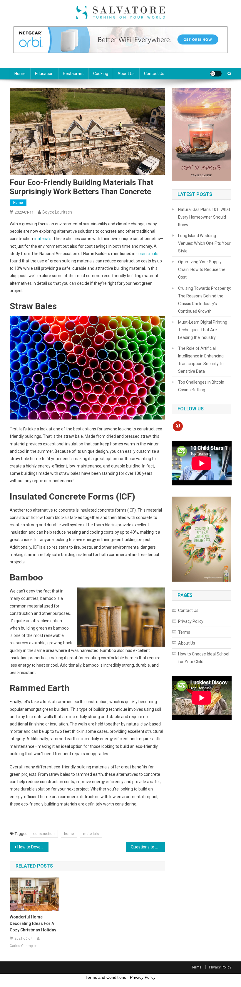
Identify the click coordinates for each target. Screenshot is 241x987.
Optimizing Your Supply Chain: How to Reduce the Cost (201, 269)
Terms (184, 632)
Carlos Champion (24, 946)
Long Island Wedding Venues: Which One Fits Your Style (204, 243)
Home (20, 73)
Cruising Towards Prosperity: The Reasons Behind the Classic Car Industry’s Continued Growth (204, 300)
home (69, 833)
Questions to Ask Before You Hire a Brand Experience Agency (148, 847)
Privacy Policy (190, 621)
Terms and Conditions (106, 977)
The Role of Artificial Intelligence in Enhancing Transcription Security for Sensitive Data (201, 360)
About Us (126, 73)
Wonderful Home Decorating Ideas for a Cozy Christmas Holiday (33, 923)
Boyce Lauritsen (57, 212)
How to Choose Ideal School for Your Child (203, 658)
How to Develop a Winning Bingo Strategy (32, 847)
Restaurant (73, 73)
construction (44, 833)
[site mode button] (216, 73)
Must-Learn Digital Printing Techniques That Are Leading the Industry (202, 330)
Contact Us (154, 73)
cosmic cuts (147, 253)
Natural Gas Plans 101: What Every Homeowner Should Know (204, 217)
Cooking (100, 73)
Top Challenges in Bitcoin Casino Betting (201, 386)
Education (44, 73)
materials (42, 238)
